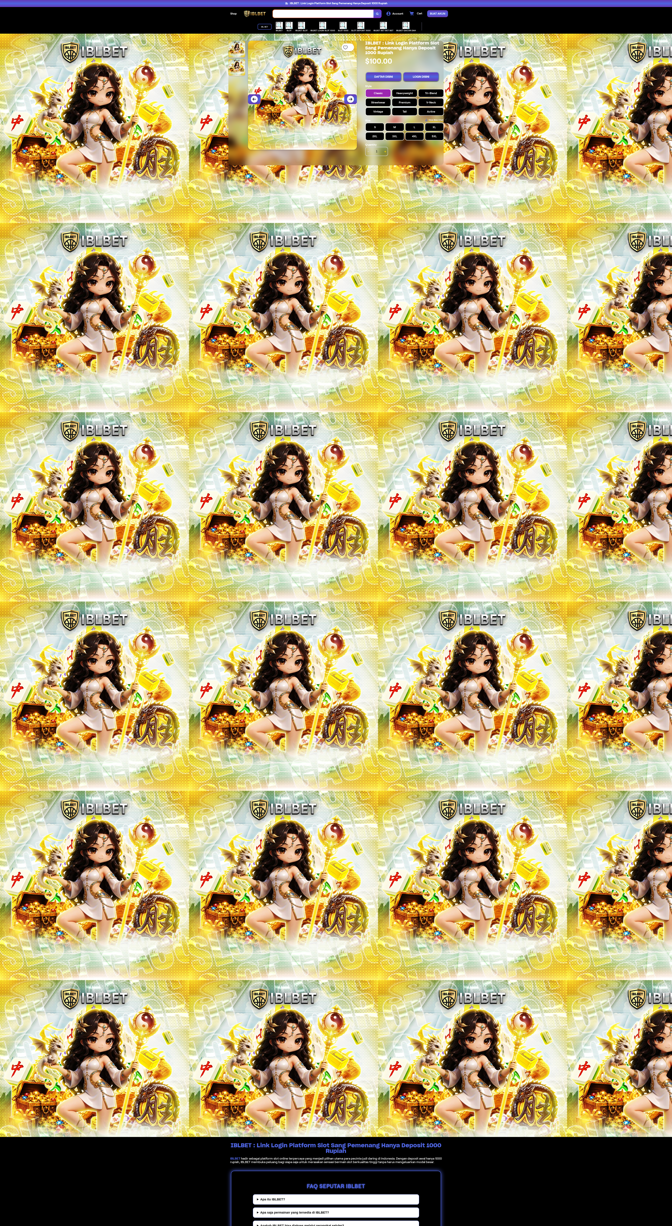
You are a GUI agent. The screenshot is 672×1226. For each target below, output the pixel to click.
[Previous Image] (254, 99)
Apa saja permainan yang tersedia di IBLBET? (294, 1212)
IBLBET (235, 1158)
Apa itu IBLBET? (272, 1199)
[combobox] (323, 14)
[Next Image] (350, 99)
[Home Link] (255, 14)
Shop (233, 13)
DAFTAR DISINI (383, 76)
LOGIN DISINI (421, 76)
